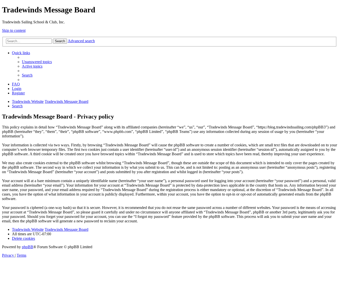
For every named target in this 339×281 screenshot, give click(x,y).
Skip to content (14, 30)
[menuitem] (37, 62)
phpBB (27, 247)
